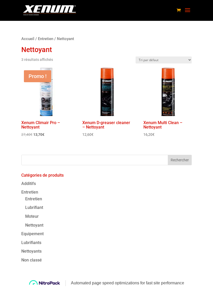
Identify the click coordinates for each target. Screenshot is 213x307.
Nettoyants (31, 251)
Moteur (32, 216)
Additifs (28, 183)
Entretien (45, 38)
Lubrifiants (31, 242)
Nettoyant (34, 225)
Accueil (27, 38)
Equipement (32, 233)
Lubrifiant (34, 207)
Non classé (31, 260)
